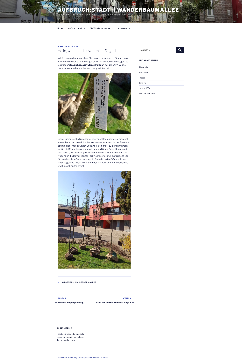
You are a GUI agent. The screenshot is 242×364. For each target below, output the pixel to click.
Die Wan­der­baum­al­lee (100, 28)
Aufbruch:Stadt (75, 28)
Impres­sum (123, 28)
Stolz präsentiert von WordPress (93, 357)
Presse (142, 78)
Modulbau (143, 72)
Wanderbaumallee (85, 282)
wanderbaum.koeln (75, 334)
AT (77, 47)
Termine (142, 83)
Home (60, 28)
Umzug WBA (145, 88)
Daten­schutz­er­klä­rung (67, 357)
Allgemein (68, 282)
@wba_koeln (69, 340)
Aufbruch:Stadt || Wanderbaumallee (118, 10)
